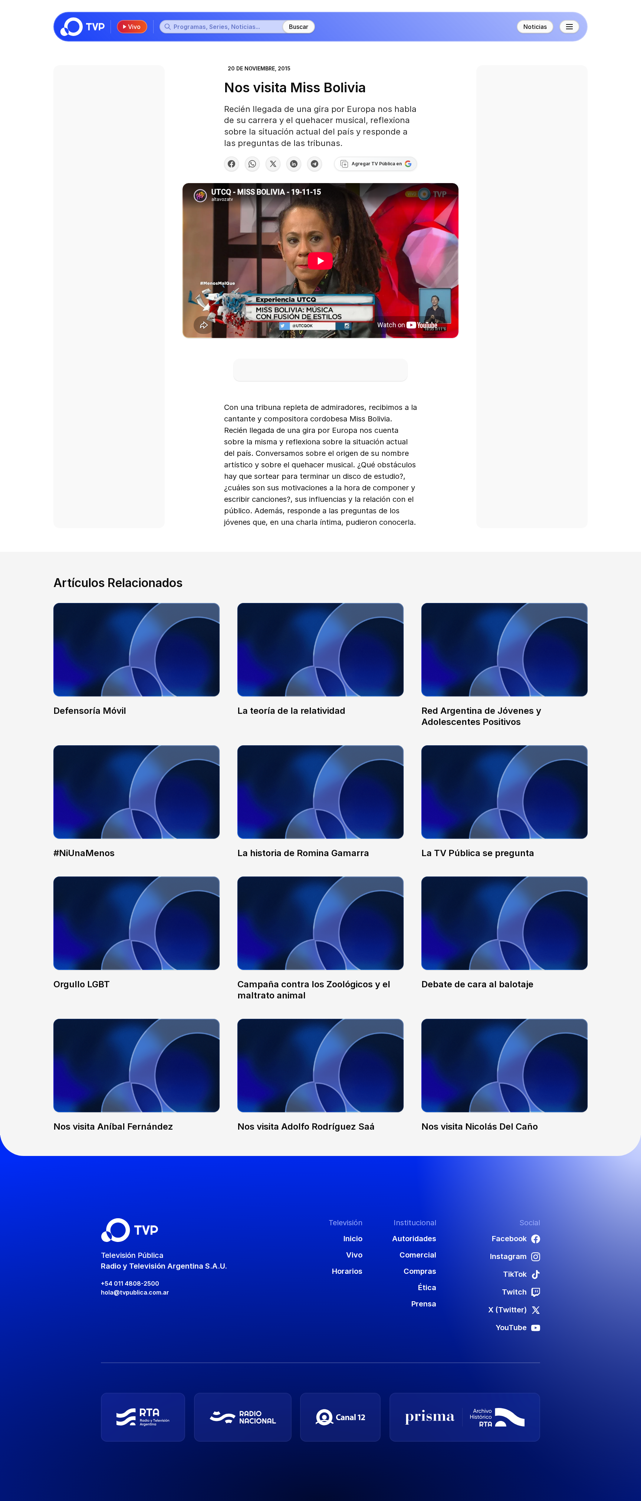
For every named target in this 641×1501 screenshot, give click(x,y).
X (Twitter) (507, 1309)
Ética (427, 1287)
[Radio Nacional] (243, 1417)
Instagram (508, 1256)
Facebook (509, 1238)
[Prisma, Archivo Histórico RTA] (464, 1417)
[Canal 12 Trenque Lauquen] (340, 1417)
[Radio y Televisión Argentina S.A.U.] (143, 1417)
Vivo (134, 26)
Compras (420, 1271)
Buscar (298, 26)
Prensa (423, 1303)
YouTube (511, 1327)
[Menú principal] (569, 26)
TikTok (515, 1274)
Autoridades (414, 1238)
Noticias (535, 26)
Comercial (418, 1254)
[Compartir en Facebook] (231, 163)
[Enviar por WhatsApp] (252, 163)
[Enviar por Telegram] (314, 163)
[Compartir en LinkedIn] (293, 163)
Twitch (514, 1292)
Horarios (347, 1271)
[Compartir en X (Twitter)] (273, 163)
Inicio (352, 1238)
